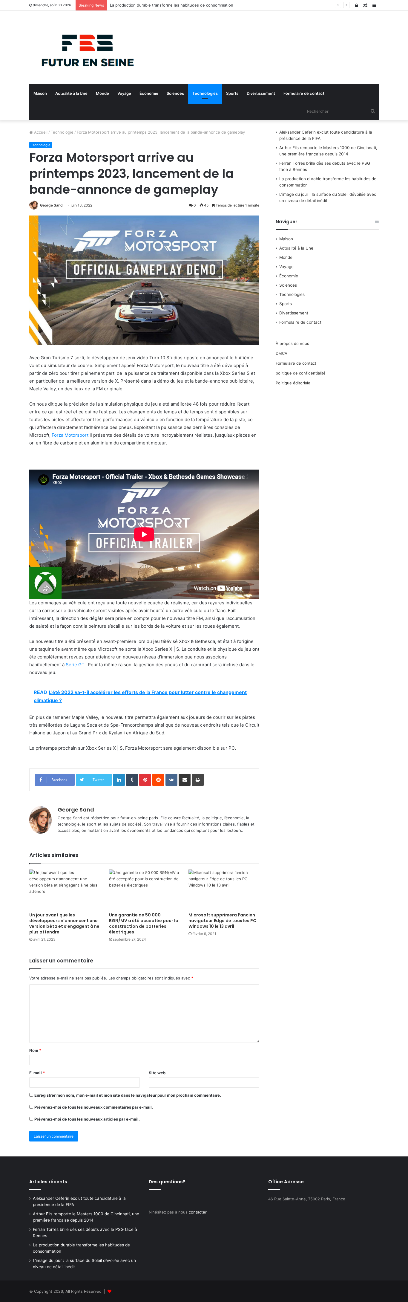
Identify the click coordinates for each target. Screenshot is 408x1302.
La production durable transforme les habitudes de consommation (171, 5)
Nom (35, 1050)
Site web (157, 1072)
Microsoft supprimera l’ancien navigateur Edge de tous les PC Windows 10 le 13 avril (222, 920)
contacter (198, 1212)
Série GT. (75, 664)
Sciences (175, 93)
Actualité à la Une (71, 93)
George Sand (51, 205)
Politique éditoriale (293, 382)
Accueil (40, 132)
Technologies (205, 93)
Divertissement (261, 93)
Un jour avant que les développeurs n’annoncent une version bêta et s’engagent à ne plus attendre (64, 923)
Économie (148, 93)
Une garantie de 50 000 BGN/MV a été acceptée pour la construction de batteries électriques (143, 923)
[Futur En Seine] (84, 47)
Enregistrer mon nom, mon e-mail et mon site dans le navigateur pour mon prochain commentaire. (127, 1095)
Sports (232, 93)
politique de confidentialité (301, 373)
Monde (102, 93)
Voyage (124, 93)
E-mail (37, 1072)
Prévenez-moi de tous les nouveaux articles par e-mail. (87, 1119)
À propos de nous (292, 343)
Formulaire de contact (303, 93)
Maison (40, 93)
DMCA (281, 353)
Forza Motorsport (70, 435)
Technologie (62, 132)
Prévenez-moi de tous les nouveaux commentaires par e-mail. (93, 1107)
